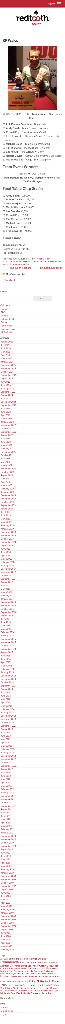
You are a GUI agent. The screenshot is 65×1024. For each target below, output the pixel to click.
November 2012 (8, 759)
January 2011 (7, 832)
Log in (3, 1014)
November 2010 (8, 839)
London (14, 977)
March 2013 (6, 746)
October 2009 (7, 883)
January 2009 (7, 913)
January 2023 (7, 422)
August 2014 (7, 689)
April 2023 (5, 415)
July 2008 (5, 933)
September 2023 (8, 405)
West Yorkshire (43, 993)
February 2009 (7, 909)
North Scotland (8, 981)
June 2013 (6, 736)
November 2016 (8, 605)
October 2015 (7, 645)
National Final (7, 319)
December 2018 (8, 532)
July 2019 (5, 512)
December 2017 (8, 569)
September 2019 (8, 505)
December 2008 (8, 916)
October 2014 (7, 682)
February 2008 (7, 949)
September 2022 (8, 432)
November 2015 (8, 642)
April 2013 (5, 742)
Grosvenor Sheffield (30, 974)
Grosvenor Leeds (18, 968)
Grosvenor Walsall (47, 974)
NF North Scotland (21, 268)
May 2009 (5, 899)
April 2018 (5, 555)
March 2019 (6, 522)
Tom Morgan (16, 264)
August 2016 (7, 615)
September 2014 (8, 686)
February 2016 (7, 632)
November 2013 (8, 719)
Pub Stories (6, 325)
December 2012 (8, 756)
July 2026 (5, 345)
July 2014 (5, 692)
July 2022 (5, 438)
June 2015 (6, 659)
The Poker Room (47, 988)
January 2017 (7, 599)
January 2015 (7, 672)
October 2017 (7, 575)
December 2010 (8, 836)
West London (47, 991)
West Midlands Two (25, 993)
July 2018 (5, 549)
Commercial (10, 962)
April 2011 (5, 822)
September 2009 (8, 886)
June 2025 (6, 385)
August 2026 (7, 341)
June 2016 (6, 622)
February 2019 (7, 525)
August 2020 (7, 475)
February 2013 (7, 749)
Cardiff (12, 261)
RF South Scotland (50, 268)
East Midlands (39, 962)
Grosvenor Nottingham (44, 971)
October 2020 (7, 472)
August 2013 (7, 729)
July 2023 (5, 408)
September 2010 (8, 846)
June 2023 (6, 412)
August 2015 (7, 652)
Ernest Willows (23, 261)
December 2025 (8, 365)
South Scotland (52, 985)
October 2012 (7, 762)
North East (54, 976)
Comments (7, 1011)
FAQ (3, 312)
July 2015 (5, 655)
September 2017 (8, 579)
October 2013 (7, 722)
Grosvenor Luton (36, 968)
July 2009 (5, 893)
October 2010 (7, 842)
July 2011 (5, 812)
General (4, 315)
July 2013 (5, 732)
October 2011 (7, 802)
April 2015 (5, 662)
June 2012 (6, 776)
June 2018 (6, 552)
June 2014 (6, 696)
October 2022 (7, 428)
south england (35, 985)
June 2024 (6, 398)
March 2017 (6, 592)
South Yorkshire (21, 988)
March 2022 (6, 445)
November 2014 (8, 679)
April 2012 (5, 782)
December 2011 (8, 796)
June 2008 (6, 936)
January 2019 (7, 529)
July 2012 (5, 772)
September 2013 (8, 726)
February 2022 (7, 448)
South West (6, 988)
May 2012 (5, 779)
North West (22, 981)
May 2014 (5, 699)
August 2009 (7, 889)
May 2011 (5, 819)
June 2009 (6, 896)
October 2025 (7, 372)
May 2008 (5, 939)
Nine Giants (56, 261)
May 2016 (5, 625)
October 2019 (7, 502)
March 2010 (6, 866)
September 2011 (8, 806)
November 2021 (8, 452)
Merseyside (22, 977)
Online (4, 322)
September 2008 (8, 926)
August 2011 (7, 809)
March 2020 (6, 485)
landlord (5, 976)
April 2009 (5, 903)
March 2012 (6, 786)
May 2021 (5, 462)
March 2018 (6, 559)
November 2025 (8, 368)
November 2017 (8, 572)
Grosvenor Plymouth (10, 973)
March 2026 (6, 358)
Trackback (10, 280)
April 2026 (5, 355)
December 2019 (8, 495)
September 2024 (8, 392)
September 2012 (8, 766)
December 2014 (8, 675)
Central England (37, 958)
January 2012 (7, 792)
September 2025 (8, 375)
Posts (5, 1007)
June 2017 (6, 585)
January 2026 (7, 362)
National (31, 977)
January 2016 (7, 635)
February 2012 (7, 789)
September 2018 (8, 542)
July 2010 (5, 852)
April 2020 (5, 482)
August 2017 (7, 582)
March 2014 (6, 706)
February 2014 (7, 709)
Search (3, 291)
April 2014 (5, 702)
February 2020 (7, 488)
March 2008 (6, 946)
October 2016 (7, 609)
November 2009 (8, 879)
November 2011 (8, 799)
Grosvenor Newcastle (23, 971)
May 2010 (5, 859)
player (5, 264)
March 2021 (6, 465)
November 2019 (8, 498)
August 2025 (7, 378)
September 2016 (8, 612)
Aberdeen (4, 959)
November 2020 (8, 468)
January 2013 (7, 752)
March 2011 (6, 826)
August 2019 (7, 508)
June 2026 (6, 348)
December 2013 (8, 716)
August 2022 (7, 435)
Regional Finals (43, 259)
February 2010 (7, 869)
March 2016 (6, 629)
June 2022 (6, 442)
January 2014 (7, 712)
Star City (33, 988)
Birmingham (15, 958)
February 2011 (7, 829)
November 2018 (8, 535)
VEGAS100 (6, 332)
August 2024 (7, 395)
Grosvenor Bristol (18, 966)
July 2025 (5, 382)
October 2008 (7, 923)
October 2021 (7, 455)
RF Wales (10, 40)
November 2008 (8, 919)
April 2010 (5, 863)
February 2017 (7, 595)
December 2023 (8, 402)
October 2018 (7, 539)
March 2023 (6, 418)
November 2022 (8, 425)
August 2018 (7, 545)
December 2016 (8, 602)
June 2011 (5, 816)
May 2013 (5, 739)
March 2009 (6, 906)
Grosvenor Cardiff (40, 261)
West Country (34, 990)
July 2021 (5, 458)
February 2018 (7, 562)
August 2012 (7, 769)
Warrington (22, 991)
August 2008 (7, 929)
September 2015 (8, 649)
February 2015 (7, 669)
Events (4, 309)
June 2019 (6, 515)
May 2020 (5, 478)
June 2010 (6, 856)
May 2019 (5, 519)
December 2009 (8, 876)
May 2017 (5, 589)
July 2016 (5, 619)
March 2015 (6, 665)
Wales (26, 264)
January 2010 (7, 873)
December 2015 (8, 639)
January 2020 (7, 492)
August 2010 (7, 849)
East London (26, 963)
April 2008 (5, 943)
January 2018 (7, 565)
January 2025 (7, 388)
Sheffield (23, 985)
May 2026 (5, 352)
